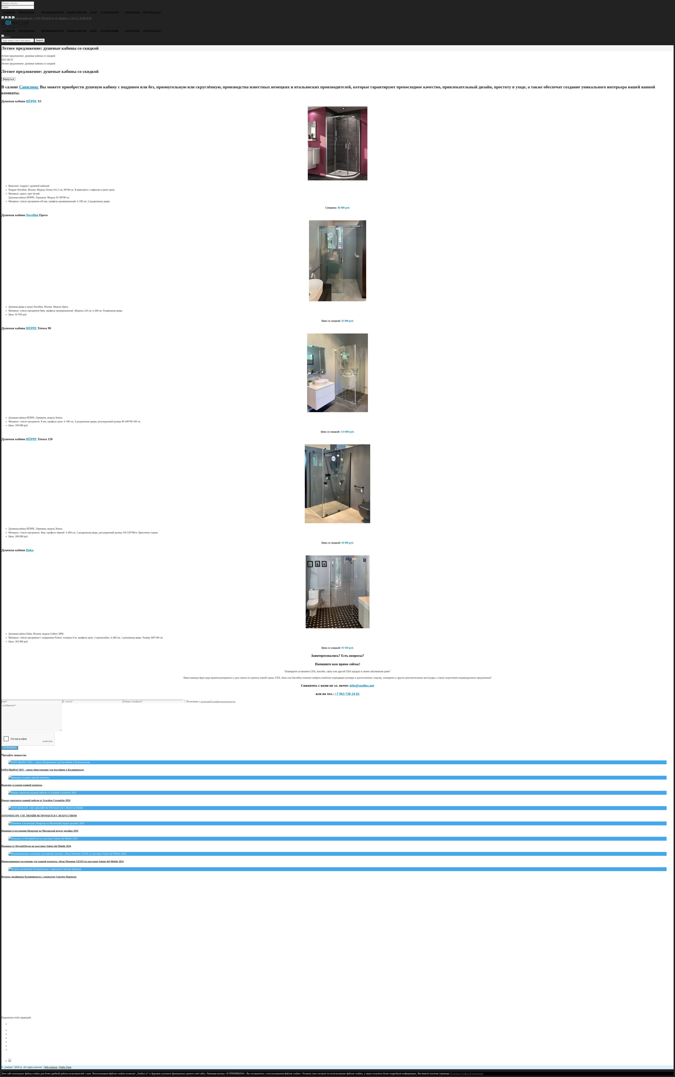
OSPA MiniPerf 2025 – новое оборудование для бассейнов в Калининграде (42, 770)
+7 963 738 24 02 (42, 18)
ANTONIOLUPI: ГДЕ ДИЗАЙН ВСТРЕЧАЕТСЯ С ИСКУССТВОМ (39, 815)
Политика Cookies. (460, 1073)
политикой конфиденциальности (218, 701)
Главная (9, 12)
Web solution (50, 1067)
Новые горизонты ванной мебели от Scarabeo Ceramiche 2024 (35, 800)
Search (39, 40)
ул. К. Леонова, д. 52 (63, 18)
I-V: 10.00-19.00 (83, 18)
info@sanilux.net (24, 18)
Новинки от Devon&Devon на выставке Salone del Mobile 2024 (36, 846)
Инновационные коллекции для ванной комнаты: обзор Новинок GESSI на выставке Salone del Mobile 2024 (62, 861)
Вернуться (8, 79)
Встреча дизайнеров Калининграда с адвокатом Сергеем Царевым (38, 877)
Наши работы (77, 12)
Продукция (26, 12)
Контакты (132, 12)
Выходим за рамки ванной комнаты (21, 785)
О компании (110, 12)
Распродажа (152, 12)
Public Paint (65, 1067)
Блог (93, 12)
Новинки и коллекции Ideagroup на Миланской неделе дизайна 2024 (39, 831)
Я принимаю (476, 1073)
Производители (52, 12)
